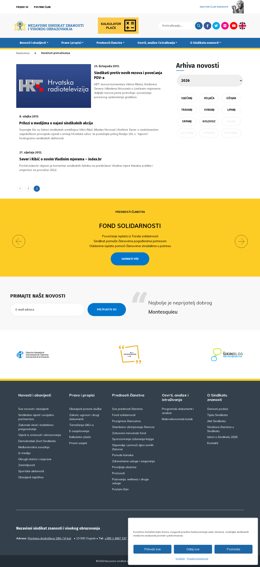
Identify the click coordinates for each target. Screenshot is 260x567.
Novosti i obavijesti (33, 43)
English (242, 26)
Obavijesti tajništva (30, 477)
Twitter (216, 26)
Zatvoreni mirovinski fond (129, 433)
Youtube (233, 26)
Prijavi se (22, 7)
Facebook (207, 26)
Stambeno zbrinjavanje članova (133, 427)
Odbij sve (192, 549)
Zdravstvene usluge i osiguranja (133, 461)
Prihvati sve (152, 549)
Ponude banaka (122, 455)
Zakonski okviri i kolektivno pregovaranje (36, 427)
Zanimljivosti (26, 465)
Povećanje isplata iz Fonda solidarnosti (130, 236)
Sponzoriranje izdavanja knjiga (133, 439)
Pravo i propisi (71, 43)
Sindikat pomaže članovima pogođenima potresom (130, 241)
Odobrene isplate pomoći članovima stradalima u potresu (130, 246)
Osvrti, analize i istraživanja (156, 43)
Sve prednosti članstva (127, 409)
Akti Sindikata (216, 421)
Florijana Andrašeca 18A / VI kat (49, 538)
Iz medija (24, 453)
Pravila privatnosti (197, 558)
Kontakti (212, 443)
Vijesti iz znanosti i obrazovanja (39, 435)
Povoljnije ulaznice (124, 467)
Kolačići (180, 558)
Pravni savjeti (78, 443)
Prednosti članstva (109, 43)
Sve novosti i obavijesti (33, 409)
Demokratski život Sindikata (37, 441)
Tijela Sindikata (217, 415)
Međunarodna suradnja (34, 447)
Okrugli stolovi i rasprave (34, 459)
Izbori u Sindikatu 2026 (222, 437)
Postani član (42, 7)
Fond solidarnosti (130, 225)
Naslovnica (22, 53)
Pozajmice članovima (126, 421)
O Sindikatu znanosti (204, 43)
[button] (18, 241)
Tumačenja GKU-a (81, 425)
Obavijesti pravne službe (85, 409)
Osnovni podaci (217, 409)
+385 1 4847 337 (116, 538)
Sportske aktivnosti (31, 471)
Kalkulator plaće (80, 437)
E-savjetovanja (79, 431)
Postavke (233, 549)
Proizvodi (118, 473)
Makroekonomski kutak (177, 419)
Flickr (225, 26)
